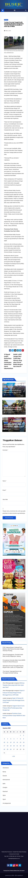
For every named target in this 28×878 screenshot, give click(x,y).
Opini (4, 795)
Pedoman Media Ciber (14, 870)
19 (10, 746)
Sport (4, 799)
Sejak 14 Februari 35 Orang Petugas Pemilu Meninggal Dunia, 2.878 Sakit (13, 693)
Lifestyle (5, 787)
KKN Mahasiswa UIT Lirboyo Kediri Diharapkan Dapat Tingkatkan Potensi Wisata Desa (14, 426)
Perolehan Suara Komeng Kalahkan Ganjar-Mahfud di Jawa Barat (14, 715)
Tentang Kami (6, 870)
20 (14, 746)
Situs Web (5, 499)
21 (17, 746)
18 (7, 746)
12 (10, 742)
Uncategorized (7, 803)
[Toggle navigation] (14, 10)
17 (4, 746)
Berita (4, 771)
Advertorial (6, 767)
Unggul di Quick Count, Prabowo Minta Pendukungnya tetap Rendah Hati (13, 708)
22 (20, 746)
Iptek (4, 783)
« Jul (13, 756)
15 (20, 742)
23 (23, 746)
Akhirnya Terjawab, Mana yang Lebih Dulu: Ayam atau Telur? (13, 685)
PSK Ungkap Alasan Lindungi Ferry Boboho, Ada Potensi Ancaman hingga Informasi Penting (13, 649)
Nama (4, 481)
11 (7, 742)
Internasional (6, 779)
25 (7, 749)
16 (23, 742)
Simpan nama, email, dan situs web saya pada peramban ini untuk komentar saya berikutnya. (14, 512)
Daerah (6, 19)
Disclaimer (22, 870)
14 (17, 742)
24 (4, 749)
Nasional (5, 791)
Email (4, 490)
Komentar (5, 450)
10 (4, 742)
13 (14, 742)
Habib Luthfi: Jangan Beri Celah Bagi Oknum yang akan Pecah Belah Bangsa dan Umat (18, 360)
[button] (25, 10)
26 (10, 749)
